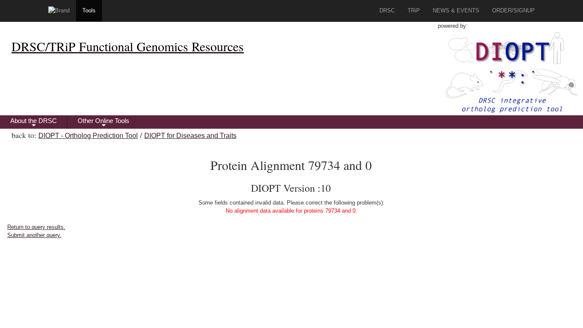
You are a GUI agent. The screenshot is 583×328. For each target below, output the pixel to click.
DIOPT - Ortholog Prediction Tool (88, 135)
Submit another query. (34, 235)
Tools (89, 10)
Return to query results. (36, 227)
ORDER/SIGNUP (513, 10)
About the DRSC (33, 123)
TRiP (414, 10)
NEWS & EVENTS (456, 10)
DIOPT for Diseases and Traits (190, 135)
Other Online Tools (103, 123)
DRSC (387, 10)
